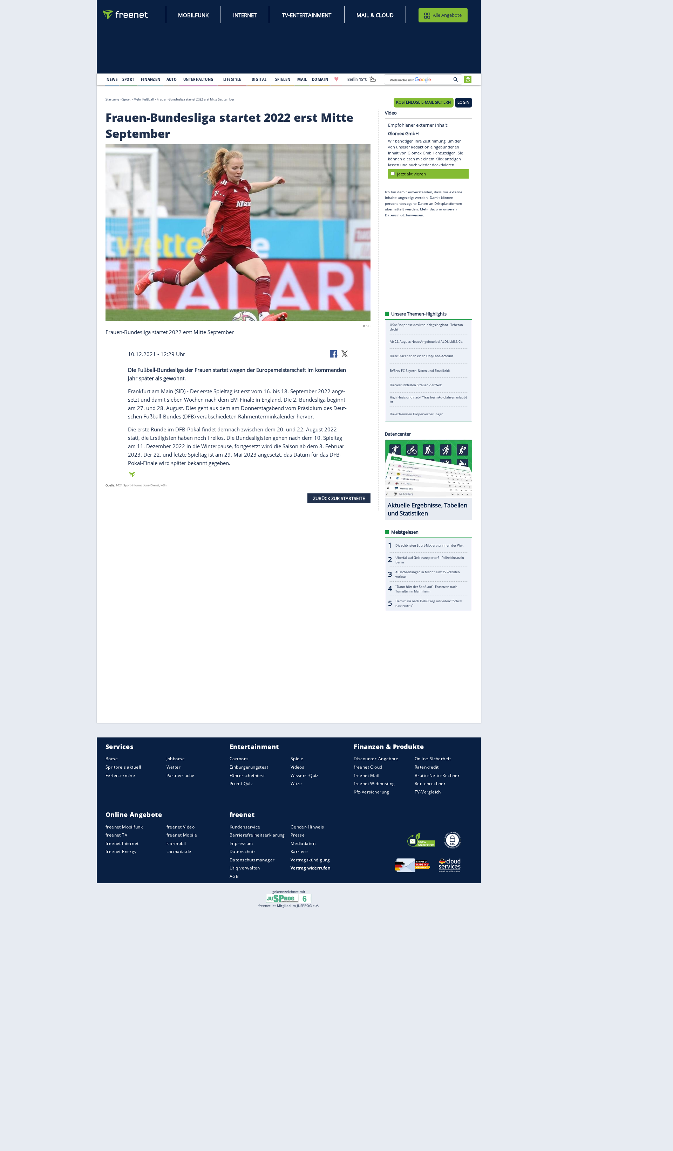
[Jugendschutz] (288, 898)
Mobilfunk (193, 15)
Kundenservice (245, 826)
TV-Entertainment (306, 15)
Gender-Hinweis (307, 826)
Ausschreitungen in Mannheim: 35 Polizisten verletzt (427, 574)
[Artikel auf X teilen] (344, 353)
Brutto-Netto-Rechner (437, 775)
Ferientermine (120, 775)
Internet (245, 15)
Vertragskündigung (310, 859)
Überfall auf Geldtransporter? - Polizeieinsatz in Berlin (429, 559)
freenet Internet (122, 843)
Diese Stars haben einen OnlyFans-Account (421, 356)
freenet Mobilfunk (124, 826)
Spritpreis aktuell (123, 767)
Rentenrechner (430, 783)
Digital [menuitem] (259, 79)
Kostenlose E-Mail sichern (423, 102)
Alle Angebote (447, 15)
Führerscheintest (247, 775)
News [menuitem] (112, 79)
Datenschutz (243, 851)
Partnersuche (180, 775)
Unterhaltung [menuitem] (198, 79)
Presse (298, 835)
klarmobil (176, 843)
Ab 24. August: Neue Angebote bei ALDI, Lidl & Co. (426, 341)
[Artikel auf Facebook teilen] (334, 353)
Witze (296, 783)
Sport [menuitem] (128, 79)
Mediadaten (303, 843)
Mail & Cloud (375, 15)
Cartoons (239, 758)
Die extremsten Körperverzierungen (416, 414)
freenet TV (116, 835)
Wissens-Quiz (305, 775)
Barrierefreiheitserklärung (257, 835)
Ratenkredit (427, 767)
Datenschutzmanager (252, 859)
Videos (298, 767)
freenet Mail (366, 775)
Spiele (297, 758)
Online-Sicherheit (433, 758)
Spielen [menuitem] (282, 79)
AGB (234, 876)
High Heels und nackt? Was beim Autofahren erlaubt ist (428, 399)
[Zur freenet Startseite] (126, 14)
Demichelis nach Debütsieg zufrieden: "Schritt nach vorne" (428, 603)
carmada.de (178, 851)
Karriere (299, 851)
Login (463, 102)
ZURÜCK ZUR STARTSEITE (339, 498)
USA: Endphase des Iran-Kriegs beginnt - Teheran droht (426, 327)
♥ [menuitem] (336, 79)
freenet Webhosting (374, 783)
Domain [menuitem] (320, 79)
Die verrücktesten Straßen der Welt (416, 385)
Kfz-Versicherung (371, 791)
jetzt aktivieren (411, 173)
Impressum (241, 843)
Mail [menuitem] (302, 79)
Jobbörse (175, 758)
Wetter (173, 767)
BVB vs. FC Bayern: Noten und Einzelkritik (420, 370)
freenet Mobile (181, 835)
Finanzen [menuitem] (150, 79)
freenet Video (180, 826)
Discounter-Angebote (376, 758)
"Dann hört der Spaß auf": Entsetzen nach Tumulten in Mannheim (426, 588)
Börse (112, 758)
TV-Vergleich (428, 791)
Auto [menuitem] (171, 79)
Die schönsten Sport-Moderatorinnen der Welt (429, 545)
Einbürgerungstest (249, 767)
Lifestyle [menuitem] (232, 79)
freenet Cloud (368, 767)
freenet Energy (121, 851)
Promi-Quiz (241, 783)
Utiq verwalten (245, 868)
